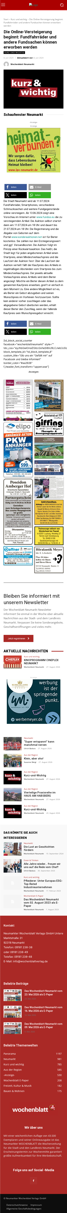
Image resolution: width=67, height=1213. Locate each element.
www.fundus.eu (45, 217)
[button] (15, 187)
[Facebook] (33, 1180)
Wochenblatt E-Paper (33, 896)
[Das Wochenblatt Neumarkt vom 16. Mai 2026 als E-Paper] (13, 1011)
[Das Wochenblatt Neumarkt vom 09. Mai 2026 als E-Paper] (13, 1028)
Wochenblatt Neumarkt (22, 64)
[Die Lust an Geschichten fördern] (13, 849)
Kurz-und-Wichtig (35, 775)
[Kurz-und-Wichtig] (13, 777)
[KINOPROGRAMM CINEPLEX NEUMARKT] (13, 662)
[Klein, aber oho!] (13, 760)
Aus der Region (31, 755)
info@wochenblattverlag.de (30, 961)
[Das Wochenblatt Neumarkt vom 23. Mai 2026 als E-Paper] (13, 995)
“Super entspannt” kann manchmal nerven (39, 743)
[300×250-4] (33, 701)
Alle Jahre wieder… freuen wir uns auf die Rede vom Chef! (42, 865)
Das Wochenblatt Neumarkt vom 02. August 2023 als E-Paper (41, 902)
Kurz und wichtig (19, 19)
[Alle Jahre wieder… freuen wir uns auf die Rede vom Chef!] (13, 866)
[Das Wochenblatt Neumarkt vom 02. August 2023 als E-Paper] (13, 901)
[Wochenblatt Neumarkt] (7, 64)
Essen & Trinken (31, 860)
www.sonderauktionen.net (26, 237)
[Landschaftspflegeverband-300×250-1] (33, 150)
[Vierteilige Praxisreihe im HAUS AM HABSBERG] (13, 794)
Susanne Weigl (30, 762)
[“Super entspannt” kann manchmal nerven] (13, 743)
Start (6, 19)
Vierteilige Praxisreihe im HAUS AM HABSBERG (40, 794)
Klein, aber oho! (33, 758)
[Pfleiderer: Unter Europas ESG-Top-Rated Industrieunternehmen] (13, 883)
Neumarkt (28, 738)
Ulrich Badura (30, 748)
